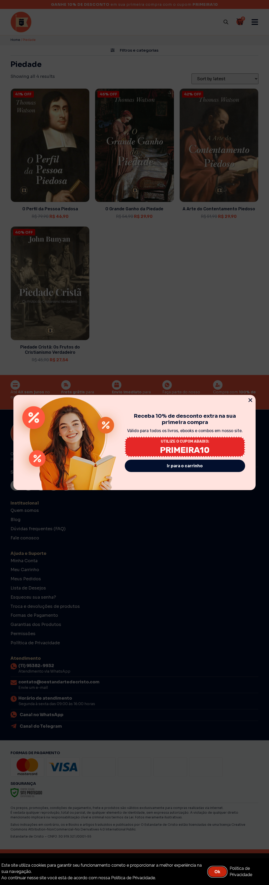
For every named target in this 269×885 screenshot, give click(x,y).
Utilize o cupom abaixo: (185, 441)
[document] (134, 442)
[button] (250, 400)
